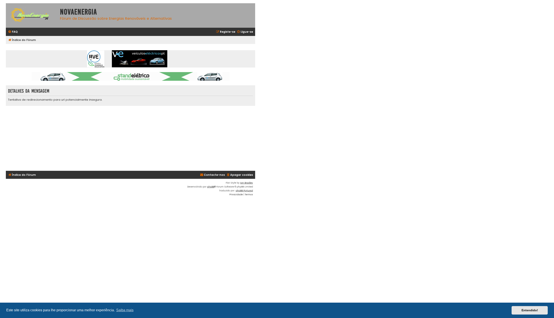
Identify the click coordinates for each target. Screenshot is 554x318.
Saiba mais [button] (125, 310)
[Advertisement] (136, 138)
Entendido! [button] (530, 310)
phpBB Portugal (244, 190)
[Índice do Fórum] (32, 15)
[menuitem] (13, 32)
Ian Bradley (246, 182)
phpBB (210, 186)
